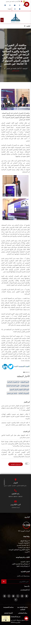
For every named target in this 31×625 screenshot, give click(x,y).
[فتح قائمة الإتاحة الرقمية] (26, 4)
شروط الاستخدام (15, 616)
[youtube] (15, 5)
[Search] (2, 20)
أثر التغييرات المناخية (13, 382)
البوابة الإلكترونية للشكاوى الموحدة (19, 549)
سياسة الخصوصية (8, 607)
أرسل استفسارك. (15, 507)
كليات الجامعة (25, 561)
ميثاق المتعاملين (22, 613)
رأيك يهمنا (27, 586)
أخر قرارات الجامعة (16, 464)
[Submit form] (3, 581)
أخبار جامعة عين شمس (13, 68)
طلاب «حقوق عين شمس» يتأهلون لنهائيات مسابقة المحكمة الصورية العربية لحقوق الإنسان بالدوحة (15, 416)
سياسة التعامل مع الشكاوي (22, 608)
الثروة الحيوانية (24, 382)
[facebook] (24, 5)
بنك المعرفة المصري (23, 545)
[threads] (15, 9)
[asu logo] (15, 17)
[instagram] (10, 5)
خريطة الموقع (25, 541)
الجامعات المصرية (23, 543)
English (9, 9)
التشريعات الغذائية (24, 393)
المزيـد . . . (26, 552)
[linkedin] (5, 5)
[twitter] (19, 5)
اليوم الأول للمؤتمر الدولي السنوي (19, 389)
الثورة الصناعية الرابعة (13, 386)
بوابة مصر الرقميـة (23, 547)
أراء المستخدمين (25, 590)
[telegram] (20, 9)
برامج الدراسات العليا (23, 566)
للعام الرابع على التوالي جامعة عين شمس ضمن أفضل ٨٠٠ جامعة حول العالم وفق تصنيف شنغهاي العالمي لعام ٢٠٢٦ (15, 408)
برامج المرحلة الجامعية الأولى (20, 564)
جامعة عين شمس (12, 393)
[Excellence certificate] (6, 618)
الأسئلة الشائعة (8, 613)
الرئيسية (25, 68)
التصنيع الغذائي (24, 386)
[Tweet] (10, 366)
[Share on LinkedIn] (5, 366)
